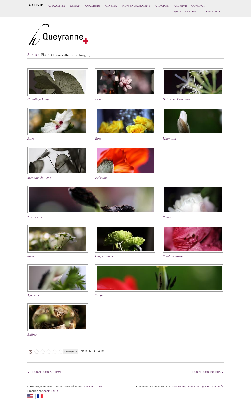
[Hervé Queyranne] (58, 47)
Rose (98, 138)
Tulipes (100, 295)
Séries (32, 54)
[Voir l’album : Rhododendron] (193, 239)
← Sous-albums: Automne (44, 372)
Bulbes (32, 334)
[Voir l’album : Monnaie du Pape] (57, 160)
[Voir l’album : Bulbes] (57, 317)
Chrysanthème (104, 256)
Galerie (36, 5)
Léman (75, 5)
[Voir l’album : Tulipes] (159, 278)
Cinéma (111, 5)
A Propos (162, 5)
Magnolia (169, 138)
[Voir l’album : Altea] (57, 121)
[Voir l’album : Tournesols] (91, 199)
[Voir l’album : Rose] (125, 121)
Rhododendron (173, 256)
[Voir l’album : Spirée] (57, 239)
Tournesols (34, 217)
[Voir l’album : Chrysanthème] (125, 239)
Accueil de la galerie (198, 386)
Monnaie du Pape (39, 177)
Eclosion (101, 177)
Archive (180, 5)
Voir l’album (178, 386)
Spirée (31, 256)
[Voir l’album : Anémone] (57, 278)
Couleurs (93, 5)
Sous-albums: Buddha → (207, 372)
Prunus (100, 99)
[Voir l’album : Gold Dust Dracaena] (193, 82)
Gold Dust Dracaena (176, 99)
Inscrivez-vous (185, 11)
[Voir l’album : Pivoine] (193, 199)
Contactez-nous (93, 386)
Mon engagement (136, 5)
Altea (31, 138)
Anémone (33, 295)
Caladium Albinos (39, 99)
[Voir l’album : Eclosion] (125, 160)
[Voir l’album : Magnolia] (193, 121)
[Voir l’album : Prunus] (125, 82)
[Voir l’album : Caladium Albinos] (57, 82)
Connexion (212, 11)
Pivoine (168, 217)
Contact (198, 5)
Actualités (56, 5)
